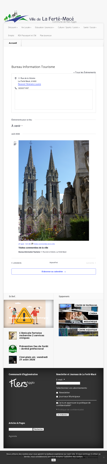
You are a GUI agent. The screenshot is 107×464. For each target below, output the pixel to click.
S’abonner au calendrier (52, 271)
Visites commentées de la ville (33, 247)
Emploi (11, 35)
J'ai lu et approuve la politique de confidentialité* (73, 404)
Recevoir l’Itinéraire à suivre (29, 84)
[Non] (103, 457)
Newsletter (64, 392)
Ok (53, 460)
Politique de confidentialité (71, 409)
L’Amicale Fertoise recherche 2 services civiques (31, 335)
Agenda (13, 436)
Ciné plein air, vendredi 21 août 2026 (33, 358)
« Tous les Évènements (84, 72)
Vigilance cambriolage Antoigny (28, 317)
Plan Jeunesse (46, 35)
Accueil (13, 43)
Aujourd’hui (54, 262)
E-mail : (60, 379)
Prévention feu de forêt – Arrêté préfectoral (33, 347)
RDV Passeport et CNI (27, 35)
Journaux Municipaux (69, 396)
